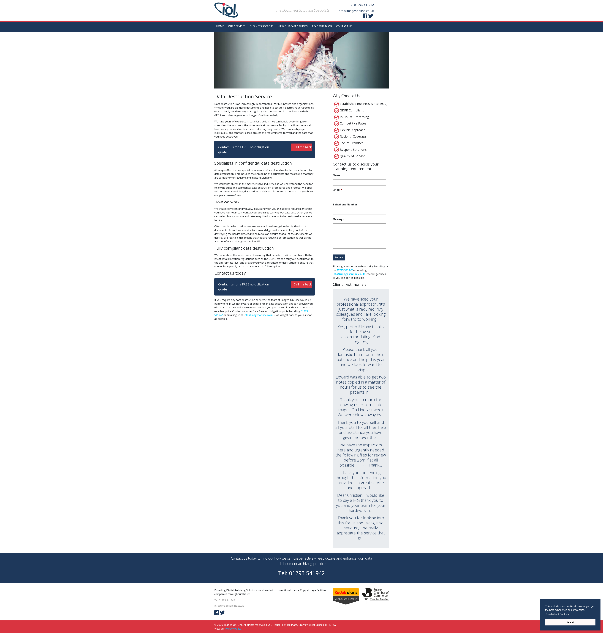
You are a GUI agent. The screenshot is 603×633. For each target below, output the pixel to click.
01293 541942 (364, 5)
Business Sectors (261, 26)
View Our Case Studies (293, 26)
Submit (339, 257)
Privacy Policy (233, 628)
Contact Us (344, 26)
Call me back (303, 147)
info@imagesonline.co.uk (356, 11)
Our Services (236, 26)
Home (220, 26)
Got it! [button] (570, 622)
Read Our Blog (322, 26)
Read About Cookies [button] (557, 614)
